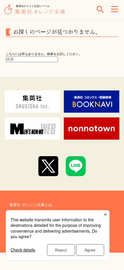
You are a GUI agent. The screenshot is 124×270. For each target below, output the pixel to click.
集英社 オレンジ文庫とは (31, 205)
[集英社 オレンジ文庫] (36, 12)
